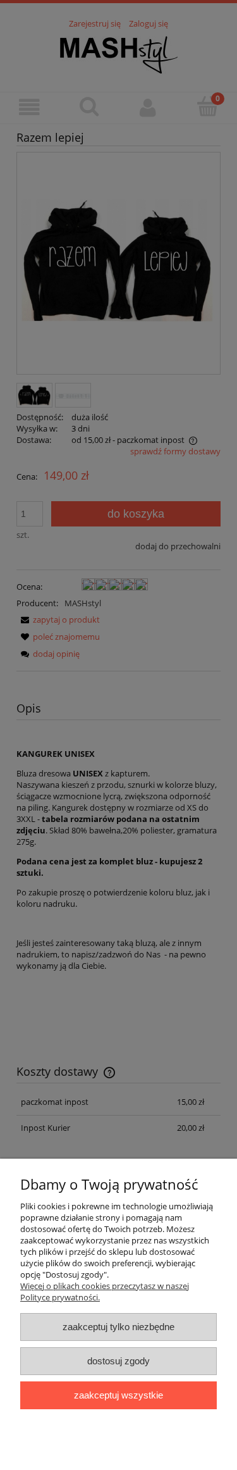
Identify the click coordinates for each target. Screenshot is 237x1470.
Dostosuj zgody (118, 1360)
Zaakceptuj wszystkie (118, 1395)
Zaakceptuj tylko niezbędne (118, 1326)
